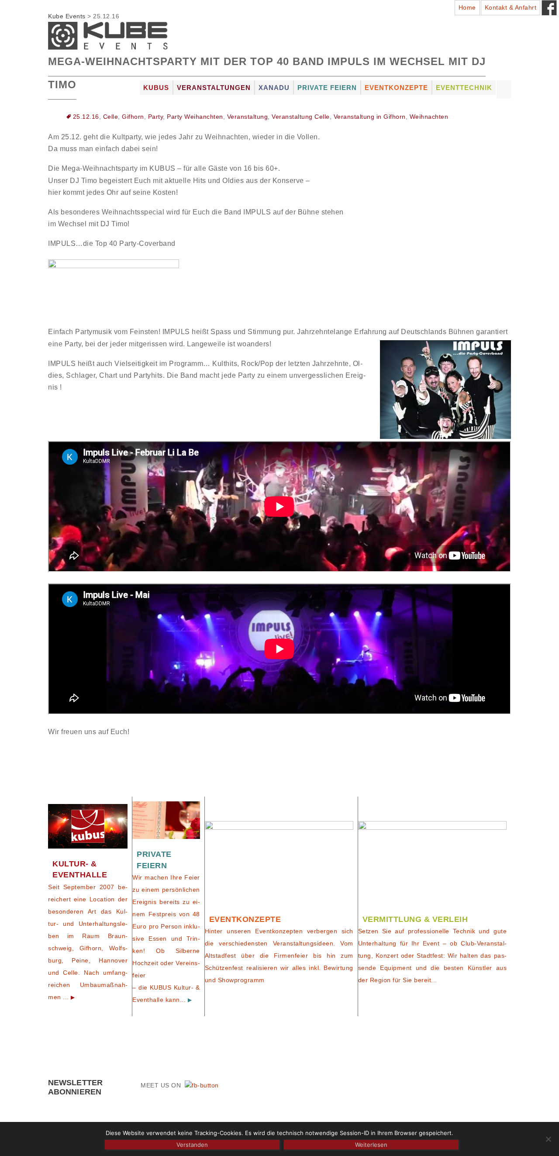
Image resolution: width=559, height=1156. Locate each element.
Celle (110, 116)
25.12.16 (86, 116)
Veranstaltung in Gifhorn (370, 116)
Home (467, 7)
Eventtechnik (464, 87)
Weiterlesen (371, 1144)
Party (155, 116)
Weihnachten (429, 116)
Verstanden (192, 1144)
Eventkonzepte (396, 87)
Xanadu (274, 87)
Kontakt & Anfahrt (511, 7)
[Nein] (548, 1139)
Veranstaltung (247, 116)
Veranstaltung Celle (301, 116)
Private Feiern (327, 87)
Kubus (156, 87)
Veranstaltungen (214, 87)
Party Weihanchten (195, 116)
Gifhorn (133, 116)
